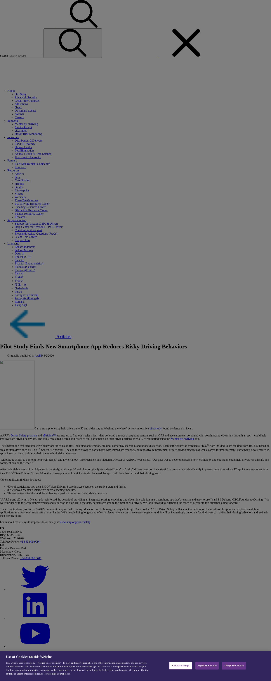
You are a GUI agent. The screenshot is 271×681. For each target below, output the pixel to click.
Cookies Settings (181, 665)
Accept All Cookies (234, 665)
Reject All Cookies (207, 665)
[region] (135, 666)
